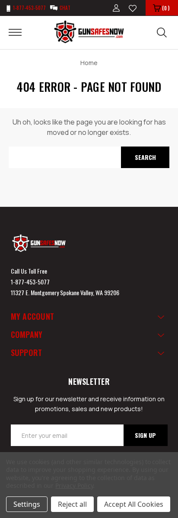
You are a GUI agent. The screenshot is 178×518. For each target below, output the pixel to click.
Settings (26, 504)
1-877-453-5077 (30, 281)
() (165, 8)
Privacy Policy (74, 485)
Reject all (72, 504)
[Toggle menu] (20, 31)
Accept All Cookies (133, 504)
